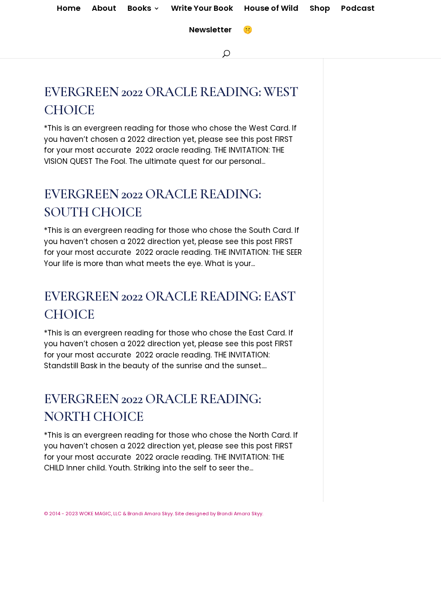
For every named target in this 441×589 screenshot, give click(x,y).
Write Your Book (202, 9)
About (104, 9)
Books (139, 9)
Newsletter (210, 31)
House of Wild (271, 9)
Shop (320, 9)
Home (69, 9)
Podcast (358, 9)
